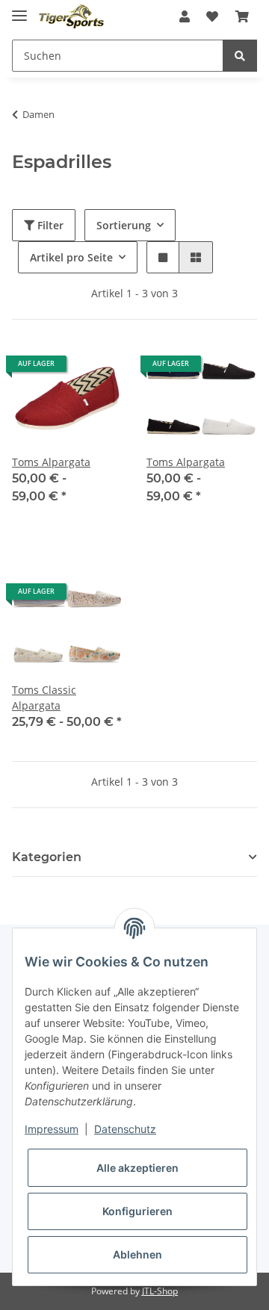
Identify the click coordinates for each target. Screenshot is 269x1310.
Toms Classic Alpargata (44, 698)
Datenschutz (125, 1129)
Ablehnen (137, 1254)
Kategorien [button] (46, 857)
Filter (49, 225)
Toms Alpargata (51, 462)
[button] (184, 16)
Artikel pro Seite (71, 257)
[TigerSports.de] (71, 17)
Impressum (51, 1129)
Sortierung (123, 225)
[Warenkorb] (242, 16)
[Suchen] (240, 56)
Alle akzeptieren (137, 1167)
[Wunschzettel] (212, 16)
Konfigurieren (137, 1211)
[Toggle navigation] (19, 9)
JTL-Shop (160, 1291)
